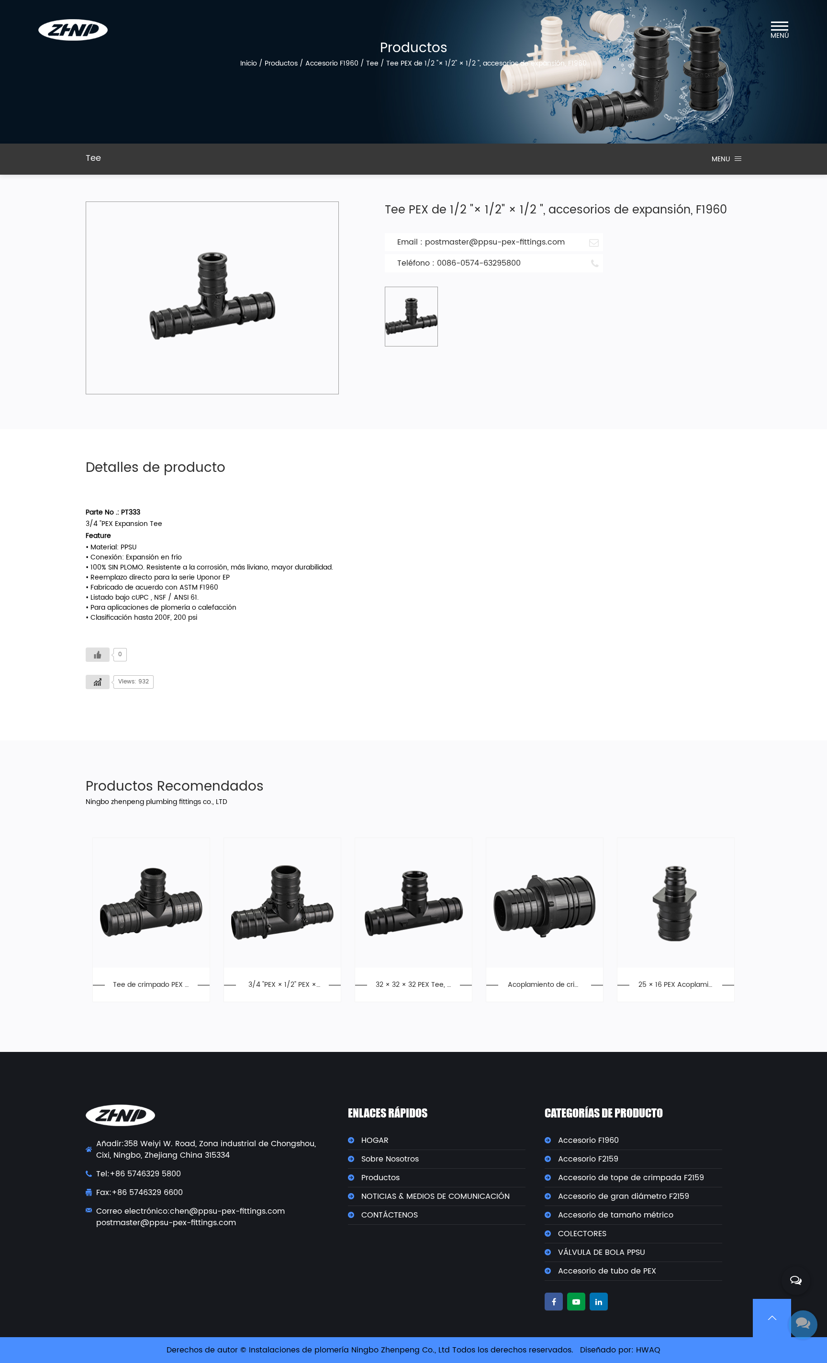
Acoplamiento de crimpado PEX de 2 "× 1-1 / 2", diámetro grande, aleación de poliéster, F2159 (544, 985)
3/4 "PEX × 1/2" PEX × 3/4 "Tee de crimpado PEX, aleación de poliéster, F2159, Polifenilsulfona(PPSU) (282, 985)
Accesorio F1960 (331, 63)
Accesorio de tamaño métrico (615, 1215)
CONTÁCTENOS (389, 1215)
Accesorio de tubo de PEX (607, 1271)
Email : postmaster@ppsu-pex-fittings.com (481, 242)
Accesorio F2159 (588, 1159)
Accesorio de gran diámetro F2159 (623, 1196)
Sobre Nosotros (390, 1159)
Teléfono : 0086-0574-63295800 (459, 263)
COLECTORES (582, 1234)
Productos (281, 63)
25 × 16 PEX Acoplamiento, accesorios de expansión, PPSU (675, 985)
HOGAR (375, 1140)
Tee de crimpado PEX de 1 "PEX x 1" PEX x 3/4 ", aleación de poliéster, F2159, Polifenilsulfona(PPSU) (151, 985)
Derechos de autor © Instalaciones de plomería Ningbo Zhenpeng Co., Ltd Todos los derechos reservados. (370, 1350)
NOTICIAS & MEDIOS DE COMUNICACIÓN (435, 1196)
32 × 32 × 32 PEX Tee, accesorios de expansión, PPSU (413, 985)
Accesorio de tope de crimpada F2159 (631, 1178)
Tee (372, 63)
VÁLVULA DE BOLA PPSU (601, 1252)
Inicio (248, 63)
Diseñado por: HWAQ (620, 1350)
